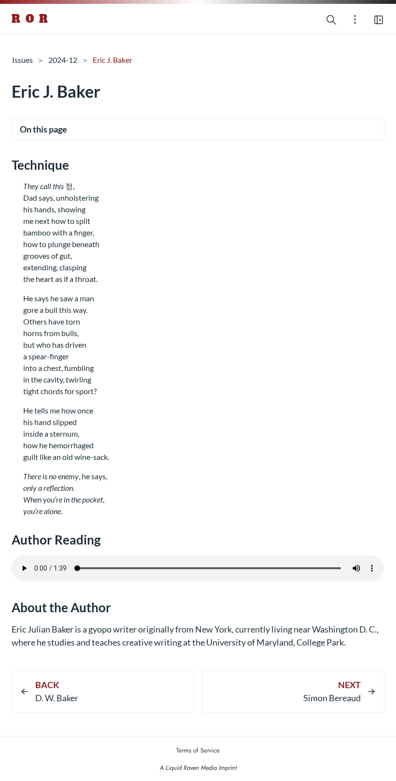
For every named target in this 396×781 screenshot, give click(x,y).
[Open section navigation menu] (355, 19)
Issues (22, 59)
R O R (30, 19)
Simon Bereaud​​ (332, 698)
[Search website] (331, 19)
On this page (43, 129)
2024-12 (62, 59)
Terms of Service (198, 750)
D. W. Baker (56, 698)
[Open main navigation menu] (378, 19)
